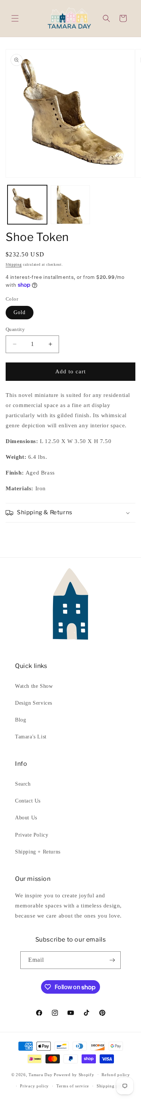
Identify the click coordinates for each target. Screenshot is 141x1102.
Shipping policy (113, 1086)
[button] (15, 18)
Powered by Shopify (74, 1074)
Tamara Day (40, 1074)
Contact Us (28, 801)
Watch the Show (34, 686)
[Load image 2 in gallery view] (70, 205)
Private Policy (31, 835)
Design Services (33, 703)
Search (23, 784)
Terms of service (72, 1086)
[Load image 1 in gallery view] (27, 205)
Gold (20, 312)
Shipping (14, 264)
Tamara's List (31, 737)
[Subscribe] (112, 960)
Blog (20, 720)
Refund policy (116, 1074)
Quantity (15, 329)
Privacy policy (34, 1086)
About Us (26, 818)
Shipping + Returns (38, 852)
